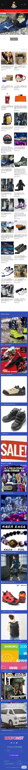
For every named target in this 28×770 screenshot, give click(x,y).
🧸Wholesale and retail (7, 730)
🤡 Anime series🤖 (6, 700)
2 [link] (10, 308)
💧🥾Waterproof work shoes (8, 404)
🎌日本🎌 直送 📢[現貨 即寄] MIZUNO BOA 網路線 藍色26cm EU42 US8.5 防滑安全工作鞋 (7, 169)
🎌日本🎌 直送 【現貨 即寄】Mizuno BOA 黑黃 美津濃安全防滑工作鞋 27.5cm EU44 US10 (20, 256)
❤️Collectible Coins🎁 (6, 671)
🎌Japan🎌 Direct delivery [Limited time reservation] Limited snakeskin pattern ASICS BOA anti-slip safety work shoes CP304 (20, 214)
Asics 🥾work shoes (6, 344)
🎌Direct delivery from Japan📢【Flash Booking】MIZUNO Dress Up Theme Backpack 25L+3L (7, 127)
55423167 (20, 746)
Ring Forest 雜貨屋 (12, 767)
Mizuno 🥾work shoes (6, 374)
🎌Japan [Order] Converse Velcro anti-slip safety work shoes (20, 127)
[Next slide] (16, 44)
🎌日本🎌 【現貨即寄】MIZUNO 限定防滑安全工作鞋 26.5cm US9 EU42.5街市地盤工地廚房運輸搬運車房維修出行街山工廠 (7, 236)
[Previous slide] (11, 44)
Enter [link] (14, 39)
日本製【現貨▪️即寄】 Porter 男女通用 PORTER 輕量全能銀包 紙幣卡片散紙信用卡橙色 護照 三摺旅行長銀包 (20, 107)
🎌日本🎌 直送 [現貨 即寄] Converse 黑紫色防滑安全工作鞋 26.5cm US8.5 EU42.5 (20, 279)
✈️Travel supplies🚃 (6, 522)
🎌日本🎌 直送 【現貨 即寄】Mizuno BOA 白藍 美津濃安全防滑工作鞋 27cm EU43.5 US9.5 (7, 279)
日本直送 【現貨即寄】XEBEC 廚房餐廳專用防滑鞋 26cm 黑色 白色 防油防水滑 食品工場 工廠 (20, 235)
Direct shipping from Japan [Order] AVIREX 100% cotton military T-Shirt (6, 193)
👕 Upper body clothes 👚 (8, 582)
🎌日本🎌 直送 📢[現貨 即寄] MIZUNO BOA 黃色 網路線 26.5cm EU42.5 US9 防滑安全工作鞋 (20, 147)
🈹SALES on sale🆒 (6, 463)
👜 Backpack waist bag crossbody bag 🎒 (11, 641)
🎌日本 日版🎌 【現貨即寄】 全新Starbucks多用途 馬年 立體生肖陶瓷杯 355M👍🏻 (20, 86)
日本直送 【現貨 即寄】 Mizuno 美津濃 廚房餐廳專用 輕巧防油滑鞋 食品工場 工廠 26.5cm (7, 299)
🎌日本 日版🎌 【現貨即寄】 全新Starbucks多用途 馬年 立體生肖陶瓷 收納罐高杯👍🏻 (7, 106)
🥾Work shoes (4, 433)
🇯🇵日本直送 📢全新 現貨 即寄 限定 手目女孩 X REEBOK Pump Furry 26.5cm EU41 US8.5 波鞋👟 (7, 67)
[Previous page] (3, 308)
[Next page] (24, 308)
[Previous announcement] (2, 10)
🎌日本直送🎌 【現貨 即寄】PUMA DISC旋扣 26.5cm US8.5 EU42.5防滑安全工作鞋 (20, 299)
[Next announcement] (25, 10)
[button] (2, 4)
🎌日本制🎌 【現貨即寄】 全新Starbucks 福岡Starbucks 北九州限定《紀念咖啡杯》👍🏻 (7, 86)
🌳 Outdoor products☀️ (7, 493)
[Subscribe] (20, 750)
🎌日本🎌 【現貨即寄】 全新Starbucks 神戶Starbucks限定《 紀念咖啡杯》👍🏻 (20, 67)
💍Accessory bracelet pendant (8, 552)
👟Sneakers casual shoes (7, 611)
